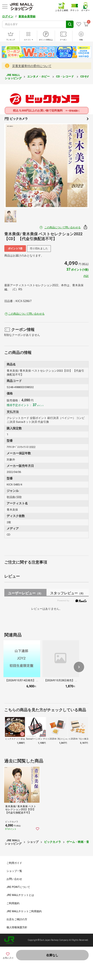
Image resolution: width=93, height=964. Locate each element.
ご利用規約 (12, 903)
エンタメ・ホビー (38, 76)
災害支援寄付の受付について (31, 66)
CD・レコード (65, 76)
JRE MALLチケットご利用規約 (24, 911)
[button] (79, 667)
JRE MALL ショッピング (13, 76)
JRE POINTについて (18, 887)
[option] (46, 165)
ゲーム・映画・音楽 (79, 841)
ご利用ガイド (14, 862)
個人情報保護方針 (16, 927)
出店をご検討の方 (16, 919)
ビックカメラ (18, 118)
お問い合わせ (14, 879)
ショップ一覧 (14, 871)
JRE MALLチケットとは (20, 895)
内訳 (86, 276)
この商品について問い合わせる (62, 227)
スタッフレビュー (67, 593)
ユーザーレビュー (25, 593)
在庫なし (52, 955)
